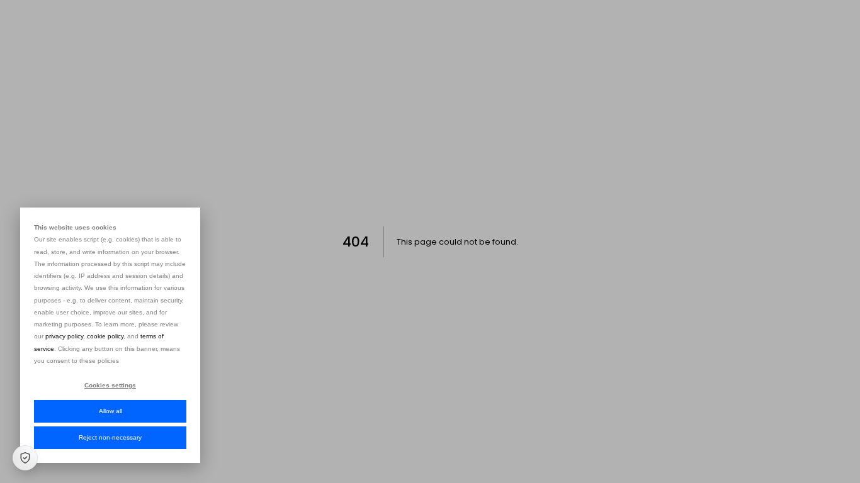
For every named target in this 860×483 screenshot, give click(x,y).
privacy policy (64, 336)
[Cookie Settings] (25, 457)
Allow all (110, 411)
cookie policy (105, 336)
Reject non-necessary (110, 437)
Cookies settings (110, 385)
